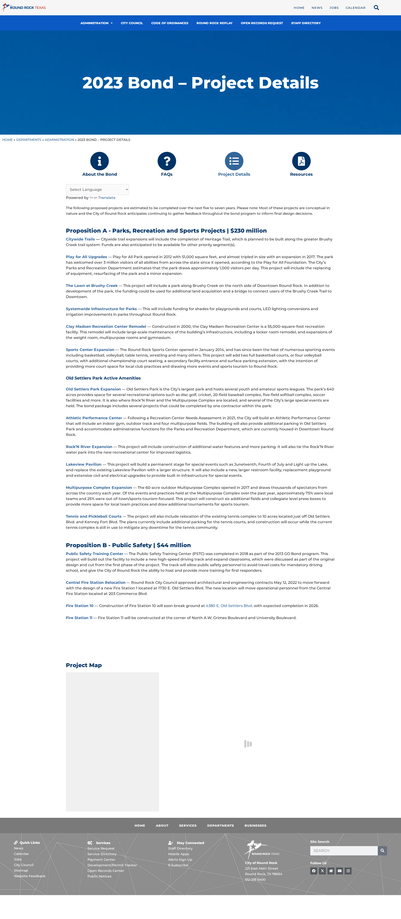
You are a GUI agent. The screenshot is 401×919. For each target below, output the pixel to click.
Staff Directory (306, 23)
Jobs (334, 8)
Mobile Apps (178, 854)
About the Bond (99, 174)
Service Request (101, 848)
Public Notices (99, 876)
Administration (94, 23)
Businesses (255, 825)
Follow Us (318, 863)
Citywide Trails (80, 239)
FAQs (167, 174)
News (317, 8)
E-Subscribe (178, 865)
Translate (107, 197)
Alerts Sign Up (180, 859)
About (162, 825)
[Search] (382, 850)
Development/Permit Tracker (112, 865)
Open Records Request (262, 23)
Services (188, 825)
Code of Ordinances (169, 23)
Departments (28, 140)
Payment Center (101, 859)
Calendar (355, 8)
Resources (301, 174)
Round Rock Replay (215, 23)
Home (299, 8)
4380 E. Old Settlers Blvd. (229, 606)
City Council (132, 23)
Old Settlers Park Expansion (93, 389)
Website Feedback (29, 876)
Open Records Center (105, 871)
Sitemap (21, 870)
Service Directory (101, 854)
